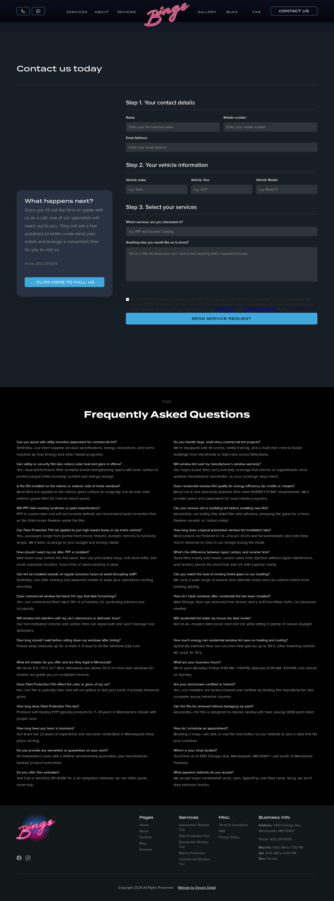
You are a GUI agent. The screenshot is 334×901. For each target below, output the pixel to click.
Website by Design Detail (197, 887)
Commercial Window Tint (194, 861)
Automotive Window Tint (194, 827)
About (102, 12)
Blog (232, 12)
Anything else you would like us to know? (157, 242)
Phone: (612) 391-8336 (41, 263)
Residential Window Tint (194, 844)
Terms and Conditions (259, 309)
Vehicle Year (200, 179)
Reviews (126, 12)
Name (130, 117)
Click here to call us (65, 282)
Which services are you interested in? (154, 221)
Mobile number (234, 117)
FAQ (257, 12)
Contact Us (294, 11)
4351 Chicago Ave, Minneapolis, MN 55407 (280, 828)
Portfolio (145, 837)
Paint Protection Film (194, 835)
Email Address (136, 137)
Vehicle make (136, 179)
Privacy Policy (225, 309)
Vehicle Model (267, 179)
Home (143, 824)
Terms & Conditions (233, 824)
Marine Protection (192, 853)
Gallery (207, 12)
